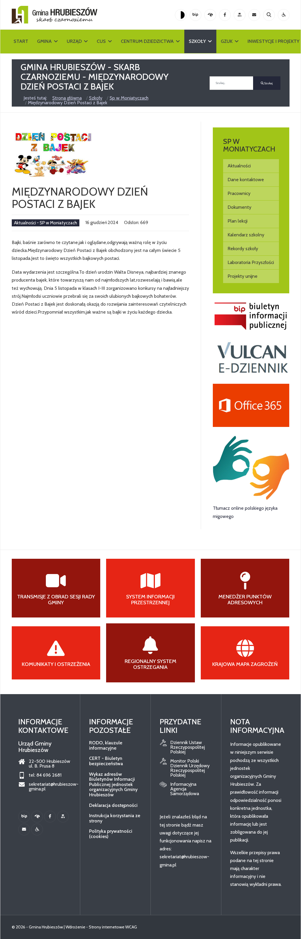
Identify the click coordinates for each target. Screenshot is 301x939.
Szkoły (197, 41)
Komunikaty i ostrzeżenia (56, 664)
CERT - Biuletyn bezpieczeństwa (106, 760)
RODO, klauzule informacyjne (105, 745)
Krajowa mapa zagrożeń (245, 664)
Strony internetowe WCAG (113, 927)
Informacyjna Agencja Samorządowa (184, 789)
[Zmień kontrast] (181, 15)
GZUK (227, 41)
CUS (101, 41)
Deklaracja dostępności (113, 805)
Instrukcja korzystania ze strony (114, 818)
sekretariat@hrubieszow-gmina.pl (50, 786)
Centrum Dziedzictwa (147, 41)
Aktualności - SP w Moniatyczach (45, 223)
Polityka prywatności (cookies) (110, 833)
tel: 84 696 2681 (45, 775)
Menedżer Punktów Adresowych (245, 599)
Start (21, 41)
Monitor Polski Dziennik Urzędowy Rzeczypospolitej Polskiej (190, 768)
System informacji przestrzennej (150, 599)
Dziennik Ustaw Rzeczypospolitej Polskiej (187, 747)
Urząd (74, 41)
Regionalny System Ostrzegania (150, 664)
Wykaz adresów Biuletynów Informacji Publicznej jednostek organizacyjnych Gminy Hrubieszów (113, 784)
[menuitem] (251, 166)
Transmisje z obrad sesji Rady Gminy (56, 599)
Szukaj (268, 83)
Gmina (44, 41)
